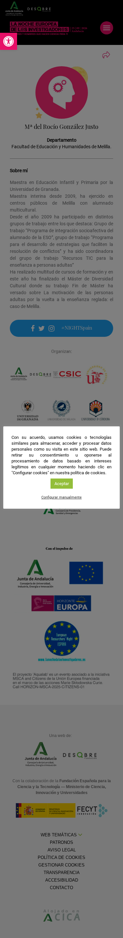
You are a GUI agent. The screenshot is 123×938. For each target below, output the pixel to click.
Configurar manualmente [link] (61, 497)
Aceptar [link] (61, 483)
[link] (8, 41)
